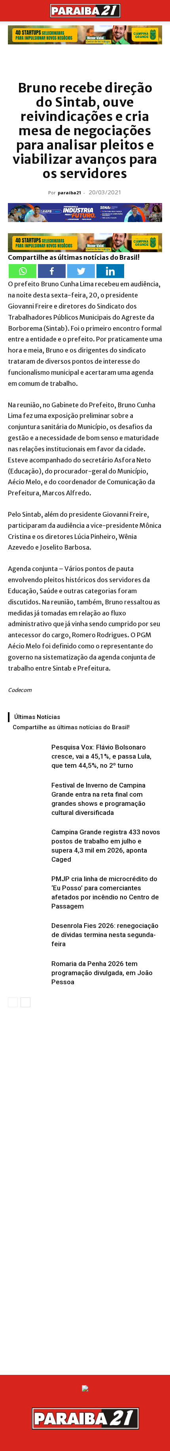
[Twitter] (81, 271)
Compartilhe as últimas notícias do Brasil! (71, 727)
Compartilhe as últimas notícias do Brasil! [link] (74, 257)
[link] (85, 34)
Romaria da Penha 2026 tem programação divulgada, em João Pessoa (102, 973)
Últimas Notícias (37, 717)
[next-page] (25, 1002)
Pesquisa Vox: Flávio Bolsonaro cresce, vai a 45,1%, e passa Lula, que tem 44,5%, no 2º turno (101, 756)
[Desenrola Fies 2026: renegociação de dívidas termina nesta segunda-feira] (27, 935)
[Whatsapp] (22, 271)
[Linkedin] (110, 271)
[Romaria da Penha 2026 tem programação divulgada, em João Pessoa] (27, 973)
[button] (13, 10)
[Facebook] (52, 271)
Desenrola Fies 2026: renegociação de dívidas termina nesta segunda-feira (105, 935)
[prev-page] (13, 1002)
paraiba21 (69, 193)
